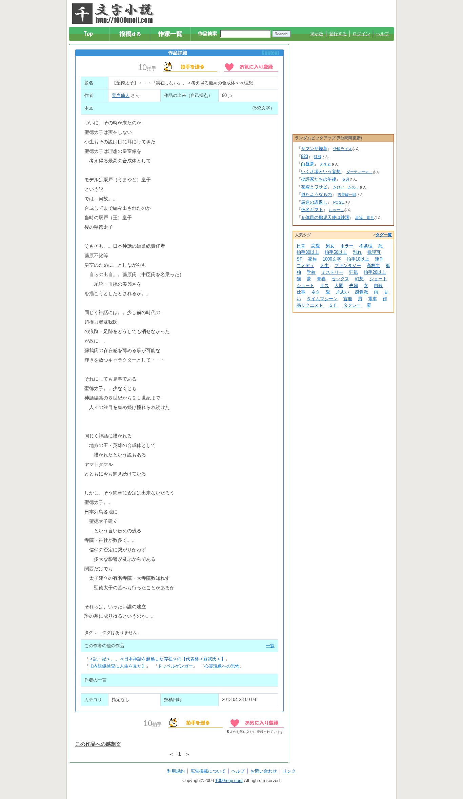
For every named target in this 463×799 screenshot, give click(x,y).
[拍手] (190, 66)
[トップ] (89, 34)
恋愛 (315, 245)
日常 (301, 245)
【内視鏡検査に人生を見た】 (117, 666)
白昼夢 (307, 163)
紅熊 (317, 157)
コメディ (305, 265)
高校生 (373, 265)
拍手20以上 (375, 272)
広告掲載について (208, 771)
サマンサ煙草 (314, 148)
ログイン (361, 33)
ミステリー (332, 272)
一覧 (270, 645)
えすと (325, 164)
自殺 (378, 285)
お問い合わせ (263, 771)
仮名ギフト (312, 209)
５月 (345, 179)
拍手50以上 (336, 252)
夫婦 (353, 285)
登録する (338, 33)
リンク (289, 771)
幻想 (359, 278)
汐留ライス (342, 149)
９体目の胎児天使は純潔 (325, 217)
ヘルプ (382, 33)
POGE (338, 202)
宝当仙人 (120, 95)
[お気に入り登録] (251, 66)
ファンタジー (348, 265)
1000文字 (332, 259)
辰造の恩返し (314, 202)
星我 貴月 (364, 218)
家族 (312, 259)
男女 (330, 245)
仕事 (301, 291)
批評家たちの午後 (318, 179)
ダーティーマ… (359, 172)
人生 (324, 265)
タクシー (352, 305)
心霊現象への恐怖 (222, 666)
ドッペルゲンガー (175, 666)
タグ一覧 (384, 234)
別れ (357, 252)
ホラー (347, 245)
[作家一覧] (170, 34)
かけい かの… (346, 187)
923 (304, 156)
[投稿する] (130, 34)
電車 (372, 298)
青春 (321, 278)
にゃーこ (336, 210)
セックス (340, 278)
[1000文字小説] (113, 13)
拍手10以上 (358, 259)
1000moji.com (229, 780)
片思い (342, 291)
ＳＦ (333, 305)
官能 (347, 298)
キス (324, 285)
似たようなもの (316, 194)
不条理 (366, 245)
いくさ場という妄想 (321, 171)
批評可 (374, 252)
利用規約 (176, 771)
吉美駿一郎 (347, 194)
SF (299, 259)
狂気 (353, 272)
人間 (339, 285)
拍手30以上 (308, 252)
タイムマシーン (322, 298)
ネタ (315, 291)
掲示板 (316, 33)
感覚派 (361, 291)
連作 (379, 259)
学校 (311, 272)
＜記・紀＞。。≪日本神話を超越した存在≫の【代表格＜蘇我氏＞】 (157, 658)
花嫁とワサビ (314, 186)
